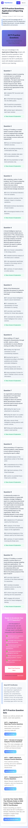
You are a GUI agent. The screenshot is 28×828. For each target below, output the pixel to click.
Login (18, 2)
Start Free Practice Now (14, 669)
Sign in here (20, 675)
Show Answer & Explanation (13, 116)
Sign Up (23, 2)
